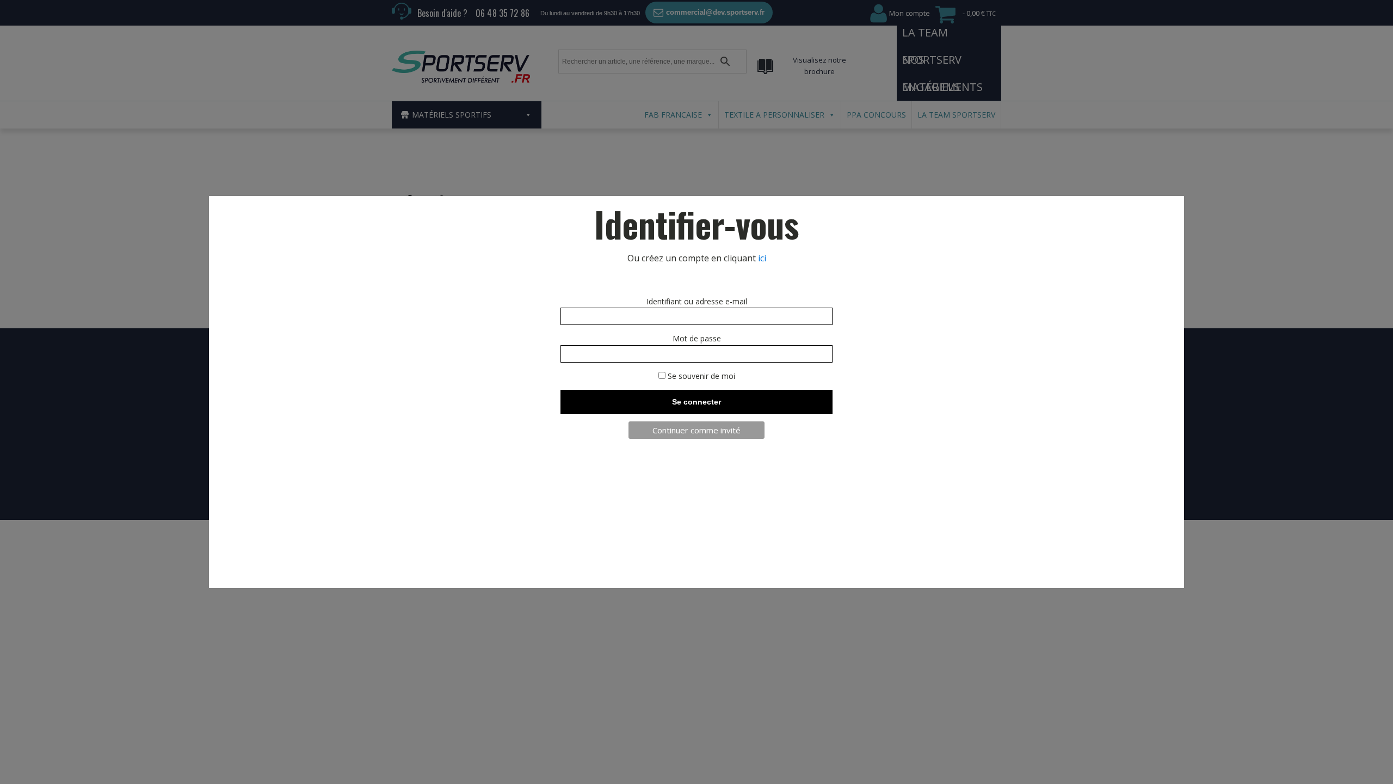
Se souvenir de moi (700, 376)
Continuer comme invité (696, 430)
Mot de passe (697, 338)
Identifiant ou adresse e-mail (696, 301)
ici (762, 258)
